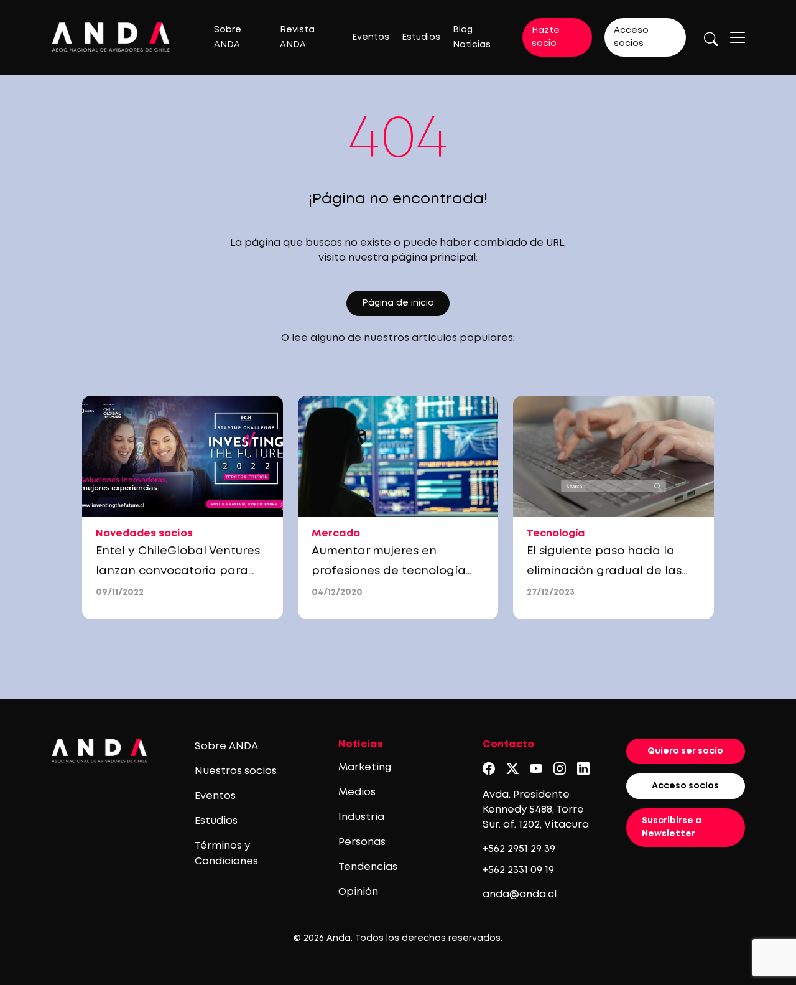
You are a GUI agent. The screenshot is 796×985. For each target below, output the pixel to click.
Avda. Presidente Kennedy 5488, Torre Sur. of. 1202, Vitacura (536, 809)
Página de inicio (398, 303)
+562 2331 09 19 (518, 870)
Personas (362, 842)
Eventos (370, 37)
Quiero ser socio (685, 751)
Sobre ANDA (226, 746)
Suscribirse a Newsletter (671, 827)
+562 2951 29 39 (519, 849)
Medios (357, 792)
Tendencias (367, 867)
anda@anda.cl (520, 894)
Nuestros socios (236, 771)
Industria (361, 817)
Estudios (421, 37)
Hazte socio (546, 37)
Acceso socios (631, 37)
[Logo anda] (111, 37)
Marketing (364, 767)
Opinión (358, 892)
